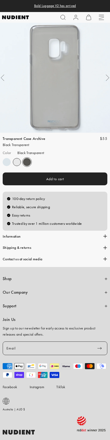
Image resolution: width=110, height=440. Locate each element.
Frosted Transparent (7, 162)
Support (9, 306)
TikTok (60, 386)
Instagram (37, 386)
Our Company (15, 292)
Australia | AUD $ (14, 409)
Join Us (9, 319)
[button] (63, 17)
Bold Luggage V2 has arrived (55, 6)
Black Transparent (27, 162)
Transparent (17, 162)
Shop (7, 278)
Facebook (10, 386)
